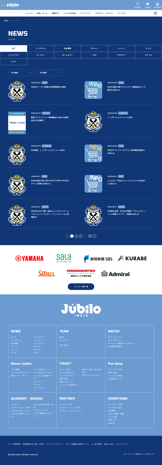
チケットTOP (64, 369)
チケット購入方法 (66, 373)
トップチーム (40, 48)
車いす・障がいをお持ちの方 (91, 371)
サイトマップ (122, 444)
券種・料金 (63, 379)
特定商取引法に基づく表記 (33, 444)
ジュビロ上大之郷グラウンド (43, 377)
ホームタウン (67, 55)
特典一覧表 (112, 373)
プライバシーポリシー (55, 444)
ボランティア (39, 381)
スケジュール (39, 388)
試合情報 (67, 48)
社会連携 (111, 411)
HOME (6, 21)
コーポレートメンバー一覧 (70, 407)
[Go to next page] (94, 236)
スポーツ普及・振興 (116, 414)
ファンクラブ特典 (115, 376)
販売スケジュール (66, 382)
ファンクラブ (13, 55)
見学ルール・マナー (19, 376)
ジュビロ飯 (112, 417)
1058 (90, 236)
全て (13, 48)
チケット (94, 48)
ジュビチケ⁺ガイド (66, 376)
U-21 (94, 55)
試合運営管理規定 (115, 346)
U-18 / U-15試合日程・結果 (43, 406)
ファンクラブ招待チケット (69, 386)
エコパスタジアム (115, 340)
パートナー (40, 55)
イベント (121, 48)
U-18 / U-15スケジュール (21, 411)
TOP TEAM (63, 345)
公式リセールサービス (91, 375)
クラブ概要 (15, 369)
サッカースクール (41, 410)
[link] (15, 21)
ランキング (63, 340)
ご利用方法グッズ (115, 379)
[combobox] (21, 73)
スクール (148, 55)
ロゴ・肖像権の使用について (77, 444)
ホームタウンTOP (115, 404)
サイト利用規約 (14, 444)
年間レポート (113, 420)
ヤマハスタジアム (115, 337)
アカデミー (121, 55)
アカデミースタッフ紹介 (20, 407)
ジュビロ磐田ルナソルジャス (43, 414)
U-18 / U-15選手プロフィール (21, 415)
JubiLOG (111, 423)
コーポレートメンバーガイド (70, 411)
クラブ (13, 62)
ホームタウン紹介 (115, 407)
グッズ (148, 48)
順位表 (62, 337)
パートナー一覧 (65, 404)
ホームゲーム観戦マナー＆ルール (121, 343)
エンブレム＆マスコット (20, 373)
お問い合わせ (109, 444)
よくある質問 (96, 444)
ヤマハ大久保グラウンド (43, 373)
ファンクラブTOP (115, 369)
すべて (13, 337)
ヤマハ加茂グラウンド (42, 369)
